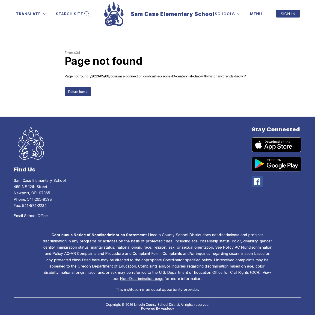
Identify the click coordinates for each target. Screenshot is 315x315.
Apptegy (167, 308)
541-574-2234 (34, 205)
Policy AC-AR (64, 253)
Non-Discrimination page (141, 278)
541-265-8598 (39, 199)
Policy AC (231, 247)
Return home (78, 92)
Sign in (288, 14)
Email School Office (31, 215)
